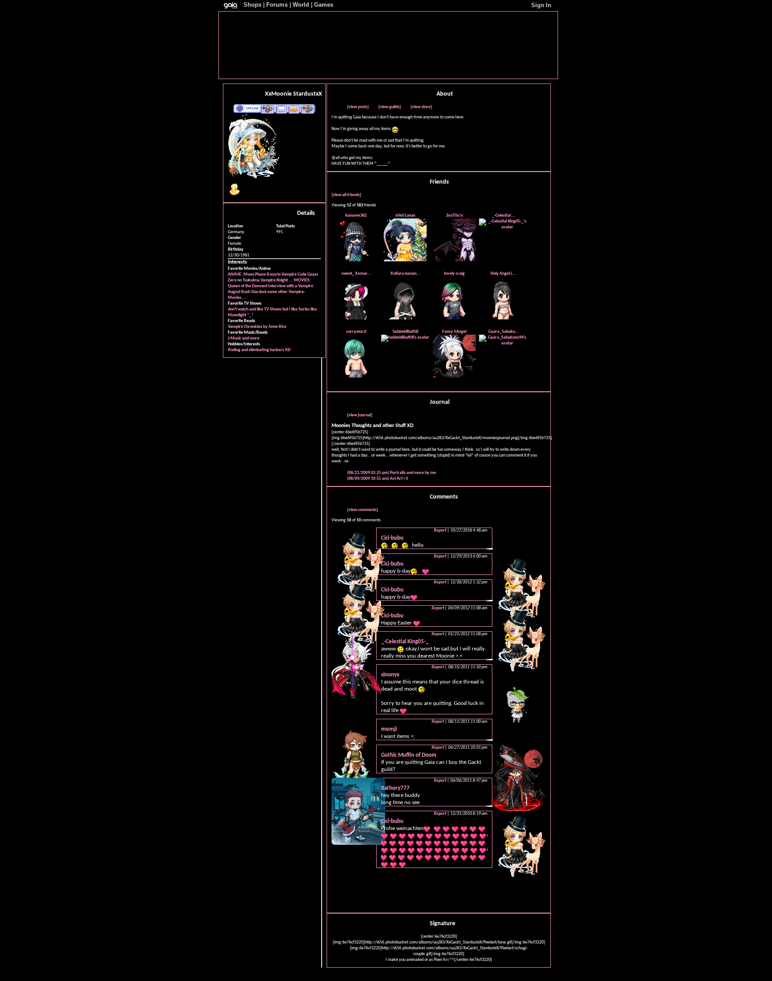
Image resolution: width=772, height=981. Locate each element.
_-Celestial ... (504, 215)
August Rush (239, 291)
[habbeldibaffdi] (405, 337)
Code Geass (308, 274)
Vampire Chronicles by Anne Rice (257, 326)
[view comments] (362, 509)
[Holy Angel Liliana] (503, 318)
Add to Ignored (307, 109)
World (301, 4)
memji (389, 729)
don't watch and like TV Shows (254, 309)
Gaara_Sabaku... (503, 331)
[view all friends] (346, 195)
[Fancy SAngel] (454, 376)
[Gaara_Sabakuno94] (503, 343)
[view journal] (359, 415)
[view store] (421, 107)
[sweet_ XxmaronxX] (356, 318)
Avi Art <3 (377, 478)
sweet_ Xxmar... (356, 273)
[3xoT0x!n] (454, 260)
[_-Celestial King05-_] (503, 227)
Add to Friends (267, 109)
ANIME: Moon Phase (247, 274)
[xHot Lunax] (405, 260)
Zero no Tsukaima (244, 280)
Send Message (281, 109)
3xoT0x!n (454, 215)
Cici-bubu (392, 538)
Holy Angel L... (503, 273)
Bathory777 (395, 788)
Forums (277, 4)
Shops (252, 4)
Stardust (258, 291)
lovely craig (454, 273)
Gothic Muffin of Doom (408, 755)
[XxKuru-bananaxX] (405, 318)
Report (440, 530)
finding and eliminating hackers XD (259, 350)
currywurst (356, 331)
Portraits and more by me (391, 472)
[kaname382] (356, 260)
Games (323, 4)
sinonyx (390, 675)
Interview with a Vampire (290, 286)
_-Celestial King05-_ (404, 642)
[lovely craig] (454, 318)
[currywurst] (356, 376)
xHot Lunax (405, 215)
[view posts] (358, 107)
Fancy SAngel (454, 331)
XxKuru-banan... (405, 273)
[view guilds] (389, 107)
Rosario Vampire (282, 274)
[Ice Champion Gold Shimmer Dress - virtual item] (234, 195)
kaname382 (356, 215)
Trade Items (294, 109)
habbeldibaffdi (405, 331)
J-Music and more (244, 338)
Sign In (541, 5)
